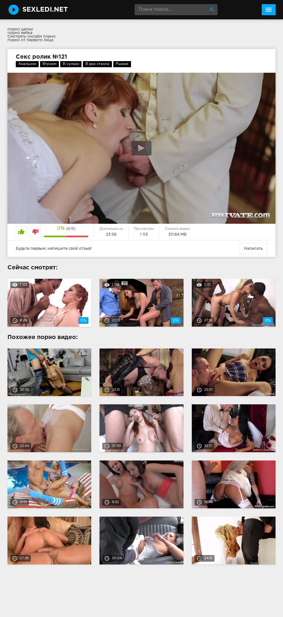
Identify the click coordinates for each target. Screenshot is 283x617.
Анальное (27, 64)
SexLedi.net (45, 10)
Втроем (49, 64)
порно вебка (19, 33)
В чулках (71, 64)
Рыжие (122, 64)
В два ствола (97, 64)
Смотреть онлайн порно (31, 36)
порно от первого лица (30, 40)
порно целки (20, 29)
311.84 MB (177, 234)
